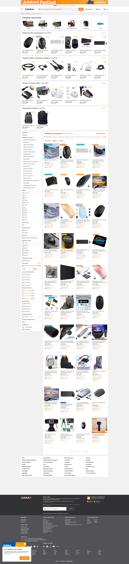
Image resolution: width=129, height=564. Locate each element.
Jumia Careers (46, 520)
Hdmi (87, 468)
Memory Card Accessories (29, 163)
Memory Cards (26, 166)
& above (32, 290)
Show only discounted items (30, 237)
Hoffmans (34, 554)
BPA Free (26, 252)
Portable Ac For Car (90, 466)
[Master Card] (54, 546)
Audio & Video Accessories (29, 139)
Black (25, 212)
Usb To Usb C (97, 136)
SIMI (77, 551)
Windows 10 (27, 260)
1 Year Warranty (28, 327)
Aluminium (26, 250)
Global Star (34, 550)
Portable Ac (55, 136)
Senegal (95, 522)
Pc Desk (66, 466)
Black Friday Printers (48, 468)
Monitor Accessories (28, 168)
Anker (25, 204)
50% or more (27, 274)
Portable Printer (26, 468)
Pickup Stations (24, 530)
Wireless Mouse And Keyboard (50, 460)
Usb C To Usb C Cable (48, 462)
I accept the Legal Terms (48, 502)
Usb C (91, 136)
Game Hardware (27, 154)
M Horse (45, 552)
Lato (44, 551)
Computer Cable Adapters (29, 151)
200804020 (35, 541)
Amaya (25, 200)
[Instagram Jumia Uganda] (28, 546)
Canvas (26, 255)
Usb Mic (24, 464)
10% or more (27, 285)
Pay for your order (25, 528)
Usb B (23, 457)
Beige (25, 210)
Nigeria (95, 520)
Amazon (26, 202)
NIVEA (44, 554)
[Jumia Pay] (60, 5)
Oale (55, 550)
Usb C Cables (67, 460)
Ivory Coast (89, 522)
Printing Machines (68, 470)
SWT (88, 552)
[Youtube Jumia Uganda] (31, 546)
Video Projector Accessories (29, 185)
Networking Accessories (29, 187)
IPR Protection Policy (47, 523)
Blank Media (26, 142)
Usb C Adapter (67, 473)
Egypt (88, 519)
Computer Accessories (27, 137)
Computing (27, 13)
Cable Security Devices (28, 144)
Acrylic (25, 248)
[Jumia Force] (65, 5)
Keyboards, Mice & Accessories (30, 161)
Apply (39, 263)
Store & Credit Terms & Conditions (50, 525)
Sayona (77, 550)
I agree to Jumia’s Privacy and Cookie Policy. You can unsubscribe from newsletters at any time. (62, 505)
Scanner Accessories (28, 175)
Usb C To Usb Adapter (90, 473)
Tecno (99, 550)
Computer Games (89, 462)
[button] (58, 157)
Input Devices (26, 159)
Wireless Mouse (46, 457)
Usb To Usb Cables (26, 462)
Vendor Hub (67, 520)
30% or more (27, 279)
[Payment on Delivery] (43, 546)
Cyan (25, 219)
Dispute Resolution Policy (48, 527)
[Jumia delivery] (72, 5)
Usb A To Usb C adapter (69, 475)
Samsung (67, 554)
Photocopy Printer (90, 470)
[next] (106, 44)
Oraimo (55, 551)
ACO (25, 197)
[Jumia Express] (27, 317)
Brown (25, 217)
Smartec (78, 552)
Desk (44, 464)
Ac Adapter (67, 462)
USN (99, 552)
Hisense (33, 552)
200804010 (30, 541)
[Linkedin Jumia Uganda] (34, 546)
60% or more (27, 306)
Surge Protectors (27, 178)
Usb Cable (88, 460)
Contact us (23, 522)
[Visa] (57, 546)
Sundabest (89, 551)
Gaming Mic (24, 473)
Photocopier (25, 470)
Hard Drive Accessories (28, 156)
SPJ (88, 550)
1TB (25, 322)
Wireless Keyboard (68, 457)
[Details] (40, 317)
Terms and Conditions (47, 524)
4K (25, 195)
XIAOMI (99, 554)
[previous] (23, 44)
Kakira (44, 550)
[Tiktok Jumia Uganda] (37, 546)
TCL (88, 554)
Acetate (26, 245)
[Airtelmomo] (50, 546)
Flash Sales (45, 532)
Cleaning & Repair (27, 149)
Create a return (24, 533)
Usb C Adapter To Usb (27, 475)
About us (45, 519)
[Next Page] (82, 451)
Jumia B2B (67, 523)
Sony (77, 554)
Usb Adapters (46, 473)
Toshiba (100, 551)
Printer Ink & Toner (27, 173)
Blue (25, 214)
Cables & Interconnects (28, 147)
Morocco (96, 519)
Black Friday (45, 522)
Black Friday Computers (64, 136)
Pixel (55, 552)
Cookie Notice (46, 529)
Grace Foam (34, 551)
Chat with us (23, 519)
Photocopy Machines (48, 470)
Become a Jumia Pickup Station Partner (73, 524)
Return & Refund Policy (48, 531)
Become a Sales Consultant (70, 522)
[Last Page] (86, 451)
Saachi (66, 552)
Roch (66, 551)
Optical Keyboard (68, 468)
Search (81, 9)
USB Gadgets (26, 183)
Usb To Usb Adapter (47, 475)
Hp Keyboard (46, 466)
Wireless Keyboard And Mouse (29, 460)
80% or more (27, 303)
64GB (25, 230)
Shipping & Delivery (25, 529)
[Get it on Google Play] (97, 501)
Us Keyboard (88, 464)
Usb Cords (88, 457)
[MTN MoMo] (47, 546)
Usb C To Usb (86, 136)
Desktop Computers (26, 466)
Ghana (88, 520)
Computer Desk (67, 464)
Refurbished (27, 329)
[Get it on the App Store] (90, 501)
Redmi (66, 550)
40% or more (27, 277)
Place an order (24, 526)
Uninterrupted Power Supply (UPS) (31, 180)
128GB (25, 232)
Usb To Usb (78, 136)
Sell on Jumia (25, 5)
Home (22, 13)
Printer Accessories (27, 171)
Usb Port (73, 136)
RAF (55, 554)
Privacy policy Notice (47, 528)
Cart (107, 9)
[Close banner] (24, 543)
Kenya (88, 523)
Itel (32, 555)
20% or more (27, 282)
